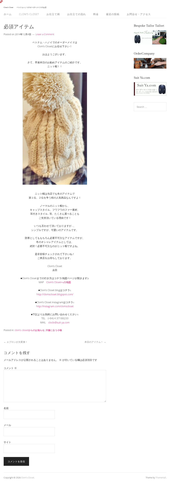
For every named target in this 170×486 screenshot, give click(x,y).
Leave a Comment (45, 34)
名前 (6, 408)
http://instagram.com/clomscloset (55, 306)
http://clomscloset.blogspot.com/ (55, 294)
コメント (10, 368)
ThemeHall (161, 477)
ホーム (8, 14)
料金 (96, 14)
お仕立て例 (53, 14)
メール (7, 425)
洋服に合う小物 (54, 330)
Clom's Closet (27, 477)
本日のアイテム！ (95, 341)
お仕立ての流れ (76, 14)
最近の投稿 (112, 14)
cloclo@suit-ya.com (59, 322)
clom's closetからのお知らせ (29, 330)
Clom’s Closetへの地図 (58, 282)
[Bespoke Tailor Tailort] (150, 37)
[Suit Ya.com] (150, 89)
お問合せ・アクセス (139, 14)
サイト (7, 442)
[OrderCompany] (150, 63)
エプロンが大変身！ (16, 341)
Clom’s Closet (29, 14)
